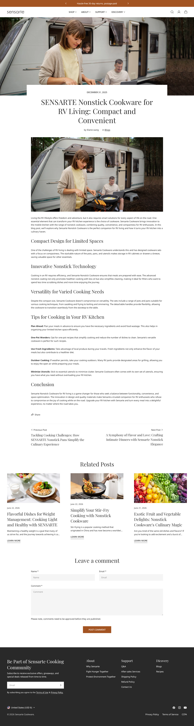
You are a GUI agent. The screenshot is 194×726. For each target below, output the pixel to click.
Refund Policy (128, 681)
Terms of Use (42, 692)
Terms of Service (170, 714)
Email (102, 571)
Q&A (123, 666)
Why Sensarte (93, 666)
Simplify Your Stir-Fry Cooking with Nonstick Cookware (91, 515)
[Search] (172, 12)
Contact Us (126, 686)
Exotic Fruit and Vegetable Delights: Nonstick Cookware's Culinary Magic (158, 519)
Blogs (107, 129)
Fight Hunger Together (97, 671)
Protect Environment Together (101, 676)
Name (34, 571)
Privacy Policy (152, 714)
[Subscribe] (61, 685)
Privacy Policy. (57, 692)
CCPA (184, 714)
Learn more (13, 540)
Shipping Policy (128, 676)
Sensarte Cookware (24, 714)
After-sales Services (130, 671)
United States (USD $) (21, 707)
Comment (36, 585)
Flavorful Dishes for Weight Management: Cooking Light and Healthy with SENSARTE (32, 519)
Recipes (160, 671)
